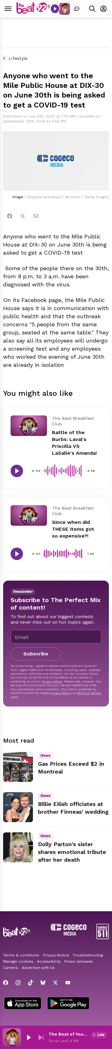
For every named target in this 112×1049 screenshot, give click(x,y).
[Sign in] (103, 8)
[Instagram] (18, 982)
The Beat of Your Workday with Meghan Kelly (68, 1034)
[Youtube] (67, 982)
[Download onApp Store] (22, 1004)
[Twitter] (22, 216)
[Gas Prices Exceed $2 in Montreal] (18, 767)
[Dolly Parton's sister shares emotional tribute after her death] (18, 847)
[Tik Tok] (30, 982)
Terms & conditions (21, 955)
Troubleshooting (88, 955)
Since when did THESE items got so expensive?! (73, 529)
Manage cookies (18, 961)
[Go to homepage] (33, 12)
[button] (28, 1037)
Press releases (78, 961)
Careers (10, 967)
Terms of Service (89, 693)
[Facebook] (9, 216)
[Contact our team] (76, 8)
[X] (55, 982)
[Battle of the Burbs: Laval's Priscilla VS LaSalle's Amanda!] (29, 425)
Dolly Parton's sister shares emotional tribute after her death (72, 852)
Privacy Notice (52, 681)
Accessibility (49, 961)
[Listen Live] (55, 9)
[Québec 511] (102, 938)
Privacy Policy (60, 693)
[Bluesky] (42, 982)
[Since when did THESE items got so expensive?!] (29, 515)
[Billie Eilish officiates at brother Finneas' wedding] (18, 807)
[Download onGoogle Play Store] (68, 1004)
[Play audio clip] (17, 471)
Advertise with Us (38, 967)
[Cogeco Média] (68, 934)
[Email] (35, 216)
